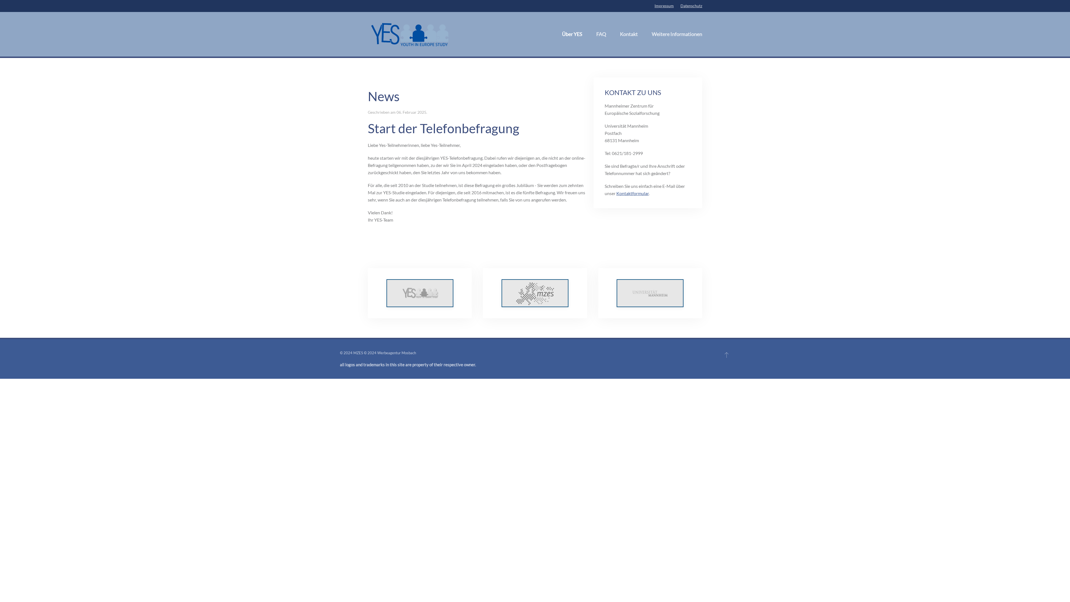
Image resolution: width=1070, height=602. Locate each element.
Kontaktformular (632, 193)
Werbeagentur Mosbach (396, 353)
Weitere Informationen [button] (677, 34)
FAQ (601, 34)
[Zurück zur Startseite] (409, 34)
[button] (726, 354)
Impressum (664, 5)
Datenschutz (691, 5)
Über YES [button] (572, 34)
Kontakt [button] (629, 34)
